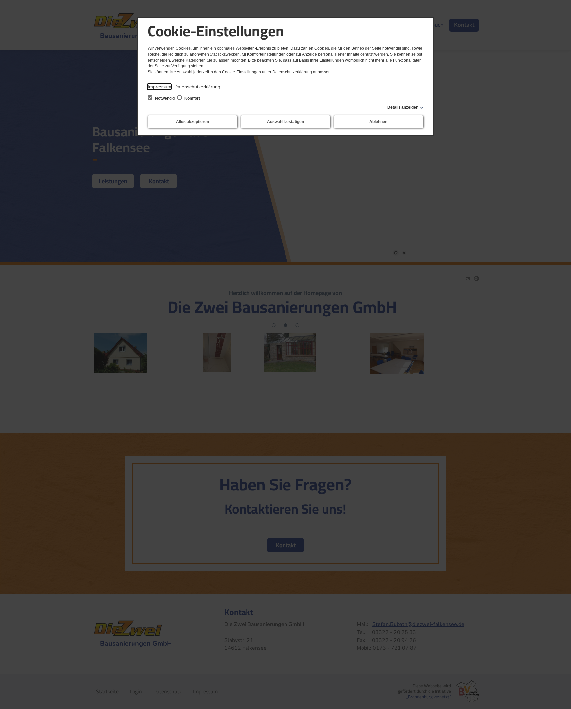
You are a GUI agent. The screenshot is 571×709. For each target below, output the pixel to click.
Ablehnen (378, 121)
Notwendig (165, 98)
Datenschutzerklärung (197, 86)
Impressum (159, 86)
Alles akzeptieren (192, 121)
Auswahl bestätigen (285, 121)
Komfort (191, 98)
